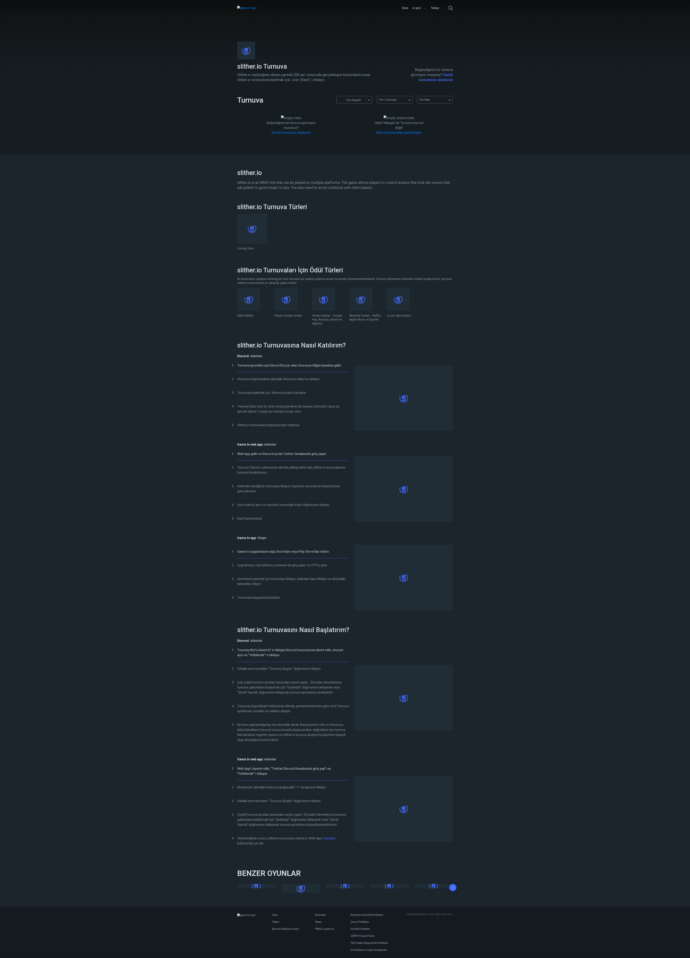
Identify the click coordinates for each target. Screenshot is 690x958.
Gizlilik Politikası (360, 928)
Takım (275, 921)
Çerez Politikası (360, 921)
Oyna (275, 914)
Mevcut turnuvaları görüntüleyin (398, 132)
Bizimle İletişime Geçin (285, 928)
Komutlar (320, 914)
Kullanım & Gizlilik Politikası (367, 914)
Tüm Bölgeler (353, 100)
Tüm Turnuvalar (388, 99)
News (318, 921)
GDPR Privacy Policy (362, 935)
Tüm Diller (424, 99)
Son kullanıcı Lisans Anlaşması (369, 949)
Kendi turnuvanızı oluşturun (291, 132)
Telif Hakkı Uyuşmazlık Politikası (369, 942)
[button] (453, 888)
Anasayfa (328, 838)
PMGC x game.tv (324, 928)
